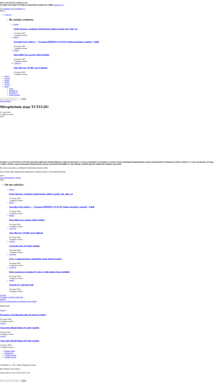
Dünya (7, 76)
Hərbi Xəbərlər (14, 95)
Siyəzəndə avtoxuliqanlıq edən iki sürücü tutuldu (23, 315)
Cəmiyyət (8, 15)
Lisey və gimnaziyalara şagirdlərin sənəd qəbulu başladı (35, 259)
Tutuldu (18, 178)
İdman (7, 83)
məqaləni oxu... (58, 5)
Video (11, 89)
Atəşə (2, 178)
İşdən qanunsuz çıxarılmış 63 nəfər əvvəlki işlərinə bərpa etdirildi (39, 272)
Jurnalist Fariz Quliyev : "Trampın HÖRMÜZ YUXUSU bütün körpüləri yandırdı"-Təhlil (56, 42)
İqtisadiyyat (13, 93)
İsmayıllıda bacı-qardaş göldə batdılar (31, 55)
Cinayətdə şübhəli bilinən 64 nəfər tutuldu (19, 328)
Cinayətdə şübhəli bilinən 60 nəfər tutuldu (19, 341)
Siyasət (7, 78)
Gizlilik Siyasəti (10, 357)
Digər (7, 87)
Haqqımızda (9, 353)
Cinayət (7, 85)
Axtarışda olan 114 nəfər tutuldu (24, 246)
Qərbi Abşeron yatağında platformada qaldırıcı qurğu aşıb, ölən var (46, 29)
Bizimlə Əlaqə (10, 351)
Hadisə (7, 80)
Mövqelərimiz (10, 178)
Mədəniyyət (13, 91)
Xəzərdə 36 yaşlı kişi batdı (21, 285)
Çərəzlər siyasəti (10, 355)
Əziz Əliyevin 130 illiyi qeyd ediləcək (31, 68)
